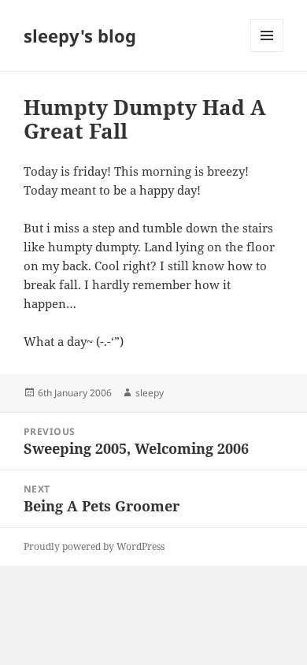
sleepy (149, 392)
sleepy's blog (80, 35)
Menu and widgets (267, 51)
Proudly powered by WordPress (94, 546)
